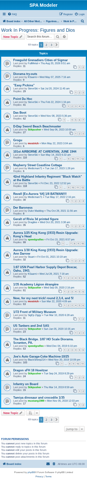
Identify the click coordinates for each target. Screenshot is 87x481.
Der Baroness (22, 207)
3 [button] (51, 45)
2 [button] (46, 45)
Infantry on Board (25, 384)
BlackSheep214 (36, 359)
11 (78, 158)
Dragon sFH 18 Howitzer (30, 370)
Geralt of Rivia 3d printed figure (35, 219)
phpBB (31, 472)
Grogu (17, 140)
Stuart (31, 256)
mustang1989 (36, 400)
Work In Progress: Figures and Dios (38, 30)
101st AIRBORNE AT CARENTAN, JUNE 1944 (44, 151)
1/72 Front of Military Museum (34, 312)
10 (73, 158)
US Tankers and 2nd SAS (31, 325)
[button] (56, 45)
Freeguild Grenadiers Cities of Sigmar (40, 60)
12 (82, 158)
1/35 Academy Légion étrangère (35, 284)
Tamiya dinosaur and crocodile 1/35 (38, 397)
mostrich (33, 143)
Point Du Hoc (22, 99)
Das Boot (19, 112)
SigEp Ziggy (34, 315)
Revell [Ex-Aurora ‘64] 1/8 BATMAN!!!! (40, 194)
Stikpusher (34, 129)
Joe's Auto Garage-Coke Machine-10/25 (41, 356)
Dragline (32, 222)
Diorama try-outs (25, 74)
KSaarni (32, 77)
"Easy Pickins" (24, 85)
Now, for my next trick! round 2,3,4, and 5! (43, 298)
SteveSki (33, 88)
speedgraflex (36, 239)
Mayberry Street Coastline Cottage (37, 165)
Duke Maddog (36, 210)
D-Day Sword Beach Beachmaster (37, 126)
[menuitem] (12, 14)
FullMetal (33, 63)
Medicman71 (35, 168)
